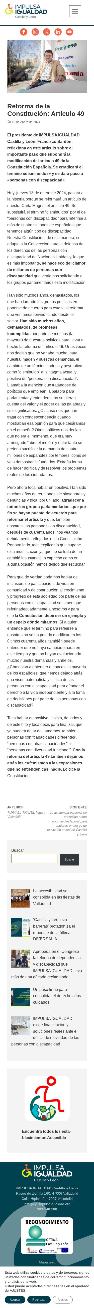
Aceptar (15, 1299)
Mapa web (47, 1262)
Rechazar (39, 1299)
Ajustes (63, 1299)
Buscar (17, 850)
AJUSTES (17, 1290)
